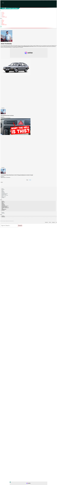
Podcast (3, 204)
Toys (2, 14)
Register (3, 6)
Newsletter (4, 196)
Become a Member (4, 24)
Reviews (3, 20)
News (3, 12)
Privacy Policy (4, 194)
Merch (3, 13)
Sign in (3, 212)
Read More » (2, 117)
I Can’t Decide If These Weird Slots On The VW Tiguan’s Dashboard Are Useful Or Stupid (17, 174)
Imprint (3, 197)
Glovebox (3, 16)
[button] (28, 4)
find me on (18, 46)
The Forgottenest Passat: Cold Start (7, 115)
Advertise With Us (5, 193)
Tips (2, 15)
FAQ (2, 208)
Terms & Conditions (5, 195)
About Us (3, 192)
